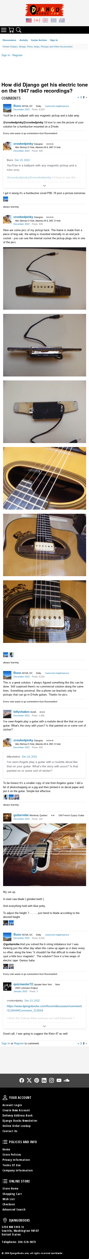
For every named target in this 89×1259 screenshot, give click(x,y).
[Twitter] (29, 1080)
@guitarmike (11, 944)
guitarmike (21, 815)
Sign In (54, 40)
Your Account (5, 1097)
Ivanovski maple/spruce (57, 106)
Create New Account (16, 1110)
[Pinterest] (36, 1080)
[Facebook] (21, 1080)
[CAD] (37, 21)
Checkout (8, 1204)
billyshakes (21, 711)
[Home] (44, 10)
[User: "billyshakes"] (7, 714)
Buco (17, 106)
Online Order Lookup (16, 1126)
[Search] (18, 30)
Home (6, 1149)
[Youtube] (59, 1080)
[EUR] (54, 21)
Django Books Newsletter (19, 1121)
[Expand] (44, 185)
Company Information (17, 1170)
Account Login (12, 1105)
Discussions (9, 40)
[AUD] (62, 21)
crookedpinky (23, 143)
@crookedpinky (13, 122)
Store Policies (11, 1154)
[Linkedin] (44, 1080)
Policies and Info (5, 1142)
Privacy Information (16, 1160)
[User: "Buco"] (7, 108)
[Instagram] (51, 1080)
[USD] (29, 21)
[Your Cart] (11, 30)
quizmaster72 (23, 984)
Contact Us (9, 1131)
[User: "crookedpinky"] (7, 146)
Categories (3, 30)
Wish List (8, 1199)
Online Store (5, 1181)
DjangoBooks (5, 1220)
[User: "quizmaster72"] (7, 986)
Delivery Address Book (17, 1115)
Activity (23, 40)
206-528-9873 (27, 1242)
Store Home (10, 1188)
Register (17, 55)
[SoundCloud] (66, 1080)
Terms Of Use (11, 1165)
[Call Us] (44, 1058)
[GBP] (45, 21)
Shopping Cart (12, 1194)
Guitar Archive (39, 40)
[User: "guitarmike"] (7, 817)
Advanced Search (14, 1209)
